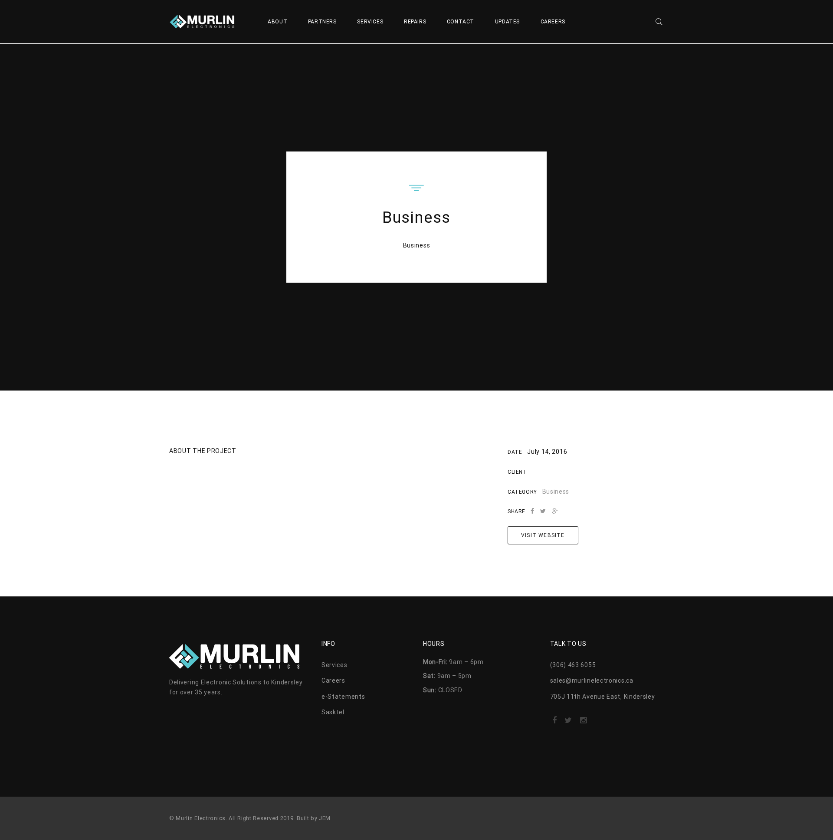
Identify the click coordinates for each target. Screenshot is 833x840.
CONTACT (460, 22)
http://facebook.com (554, 723)
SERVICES (370, 22)
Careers (333, 680)
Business (416, 245)
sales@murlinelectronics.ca (591, 680)
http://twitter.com (568, 723)
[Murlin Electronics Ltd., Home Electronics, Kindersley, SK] (212, 725)
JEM (325, 818)
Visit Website (543, 535)
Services (334, 664)
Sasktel (332, 712)
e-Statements (343, 696)
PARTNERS (322, 22)
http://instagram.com (583, 723)
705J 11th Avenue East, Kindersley (602, 696)
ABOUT (277, 22)
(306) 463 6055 (573, 664)
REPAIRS (415, 22)
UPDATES (507, 22)
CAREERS (553, 22)
